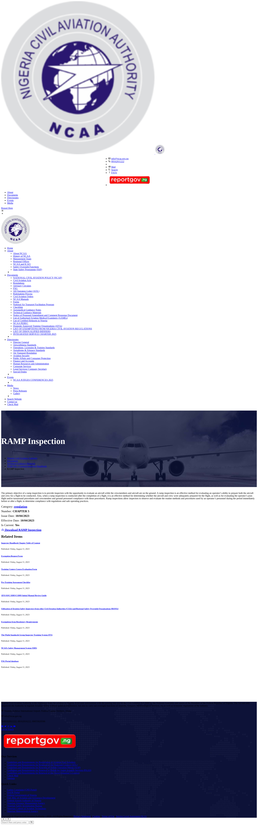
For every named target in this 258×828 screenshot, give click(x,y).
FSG (15, 288)
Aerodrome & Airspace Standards (29, 350)
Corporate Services (22, 366)
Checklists (18, 307)
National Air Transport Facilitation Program (33, 304)
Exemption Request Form (12, 556)
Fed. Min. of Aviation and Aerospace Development (31, 798)
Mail (113, 167)
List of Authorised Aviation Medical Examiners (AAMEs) (40, 318)
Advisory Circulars (22, 285)
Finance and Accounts (23, 361)
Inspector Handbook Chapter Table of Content (20, 543)
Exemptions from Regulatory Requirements (19, 622)
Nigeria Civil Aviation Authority (22, 458)
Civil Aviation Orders (23, 296)
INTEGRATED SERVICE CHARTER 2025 (34, 334)
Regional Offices (21, 261)
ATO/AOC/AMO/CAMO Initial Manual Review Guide (24, 595)
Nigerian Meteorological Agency (22, 811)
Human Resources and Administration (31, 363)
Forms (16, 302)
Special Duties (20, 371)
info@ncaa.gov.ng (120, 158)
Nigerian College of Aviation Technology (26, 808)
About (10, 192)
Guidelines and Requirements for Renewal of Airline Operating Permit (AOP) (43, 767)
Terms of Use (108, 816)
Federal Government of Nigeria (22, 795)
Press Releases (20, 391)
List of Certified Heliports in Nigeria (30, 320)
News (16, 388)
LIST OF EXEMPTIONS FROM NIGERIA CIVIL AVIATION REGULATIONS (52, 328)
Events (10, 200)
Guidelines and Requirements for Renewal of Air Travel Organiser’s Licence (43, 773)
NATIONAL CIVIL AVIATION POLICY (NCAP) (37, 277)
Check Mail (12, 404)
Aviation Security (21, 355)
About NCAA (20, 253)
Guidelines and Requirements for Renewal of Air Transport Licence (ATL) (42, 765)
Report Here (7, 208)
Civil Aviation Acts (22, 280)
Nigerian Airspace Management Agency (26, 803)
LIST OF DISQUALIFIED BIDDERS (31, 331)
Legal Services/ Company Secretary (30, 369)
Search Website (14, 399)
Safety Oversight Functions (26, 267)
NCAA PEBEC (20, 323)
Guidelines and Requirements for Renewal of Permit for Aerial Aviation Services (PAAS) (49, 770)
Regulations (18, 283)
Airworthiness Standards (24, 345)
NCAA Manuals (21, 299)
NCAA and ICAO (22, 264)
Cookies (96, 816)
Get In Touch (7, 729)
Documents (12, 195)
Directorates (13, 197)
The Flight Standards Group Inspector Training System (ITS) (26, 635)
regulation (20, 506)
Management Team (22, 259)
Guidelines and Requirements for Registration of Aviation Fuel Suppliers (41, 762)
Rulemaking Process (22, 294)
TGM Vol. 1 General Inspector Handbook (27, 466)
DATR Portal (13, 792)
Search (114, 170)
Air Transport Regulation (25, 353)
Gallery (16, 393)
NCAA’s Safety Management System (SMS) (19, 648)
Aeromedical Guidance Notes (27, 310)
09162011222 (117, 161)
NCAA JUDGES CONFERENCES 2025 (33, 380)
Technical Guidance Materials (27, 312)
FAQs (114, 172)
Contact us (12, 401)
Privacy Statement (82, 816)
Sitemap (11, 778)
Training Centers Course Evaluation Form (19, 569)
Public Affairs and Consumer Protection (32, 358)
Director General (21, 342)
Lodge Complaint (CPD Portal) (22, 790)
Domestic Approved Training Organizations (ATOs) (37, 326)
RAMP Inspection (23, 529)
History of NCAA (21, 256)
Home (10, 248)
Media (10, 203)
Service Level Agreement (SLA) (131, 816)
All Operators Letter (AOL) (26, 291)
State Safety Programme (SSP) (27, 269)
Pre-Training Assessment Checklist (15, 582)
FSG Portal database (10, 661)
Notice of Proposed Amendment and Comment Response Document (45, 315)
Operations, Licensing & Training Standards (34, 347)
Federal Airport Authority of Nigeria (24, 800)
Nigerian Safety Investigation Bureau (24, 806)
